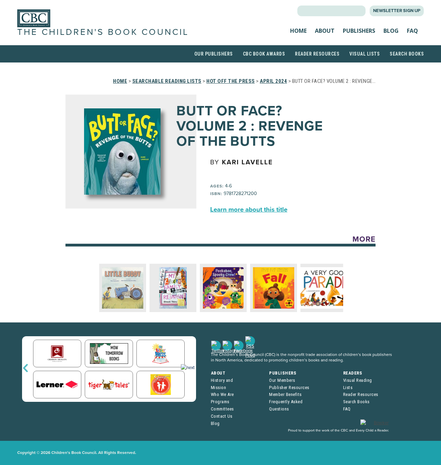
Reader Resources (317, 54)
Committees (222, 408)
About (325, 31)
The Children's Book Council (103, 32)
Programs (220, 401)
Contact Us (222, 416)
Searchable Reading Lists (167, 81)
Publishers (359, 31)
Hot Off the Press (230, 81)
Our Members (282, 380)
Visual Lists (364, 54)
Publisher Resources (289, 387)
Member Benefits (285, 394)
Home (298, 31)
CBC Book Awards (264, 54)
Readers (352, 373)
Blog (391, 31)
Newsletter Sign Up (396, 10)
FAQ (412, 31)
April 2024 (273, 81)
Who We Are (222, 394)
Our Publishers (213, 54)
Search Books (407, 54)
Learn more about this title (248, 209)
